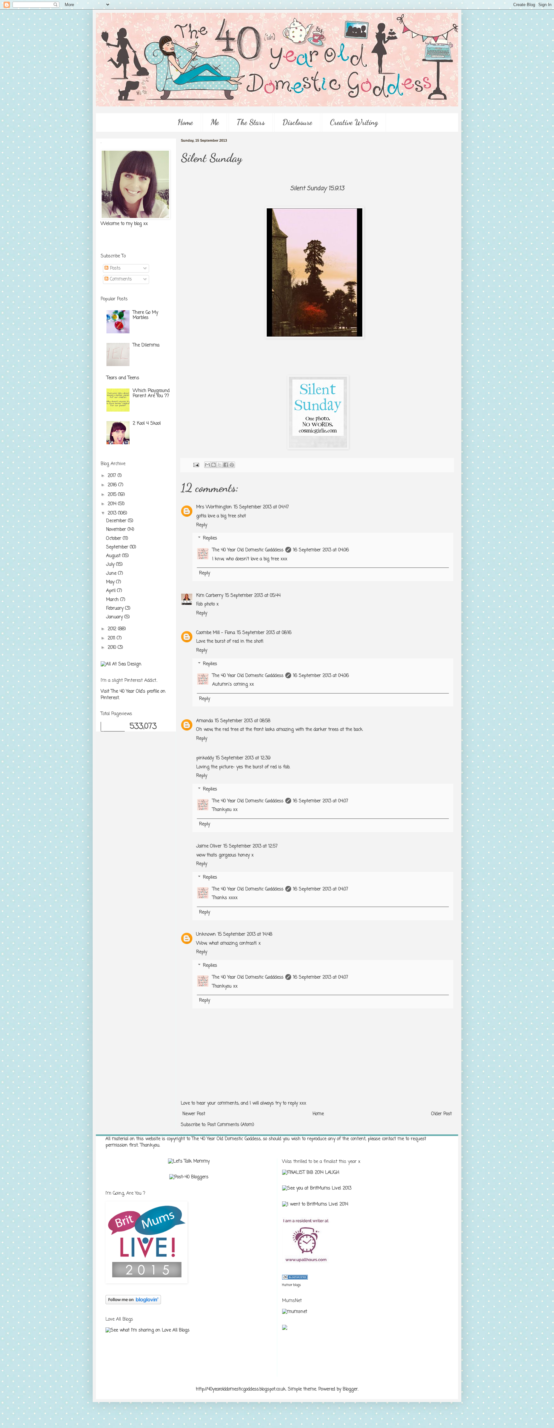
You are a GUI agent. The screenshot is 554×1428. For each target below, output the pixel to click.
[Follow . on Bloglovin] (133, 1303)
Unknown (206, 934)
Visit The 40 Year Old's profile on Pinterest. (133, 694)
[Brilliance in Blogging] (310, 1172)
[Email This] (207, 465)
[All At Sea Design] (121, 664)
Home (185, 122)
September (118, 547)
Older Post (441, 1114)
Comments (120, 279)
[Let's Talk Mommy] (189, 1161)
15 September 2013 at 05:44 (253, 595)
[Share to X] (219, 465)
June (112, 573)
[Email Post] (195, 465)
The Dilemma (146, 345)
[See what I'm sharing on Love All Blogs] (147, 1330)
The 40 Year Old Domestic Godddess (247, 550)
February (115, 608)
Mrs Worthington (214, 507)
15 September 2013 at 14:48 (245, 934)
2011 (112, 638)
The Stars (251, 122)
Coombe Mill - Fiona (215, 633)
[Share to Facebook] (225, 465)
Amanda (204, 721)
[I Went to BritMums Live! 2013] (316, 1188)
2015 (113, 494)
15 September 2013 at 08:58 (242, 721)
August (114, 556)
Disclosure (297, 122)
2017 (113, 475)
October (114, 538)
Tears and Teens (122, 378)
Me (215, 122)
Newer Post (193, 1114)
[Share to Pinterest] (232, 465)
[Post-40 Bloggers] (188, 1177)
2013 (113, 513)
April (111, 591)
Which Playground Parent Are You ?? (151, 394)
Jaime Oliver (209, 846)
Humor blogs (291, 1285)
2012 (113, 629)
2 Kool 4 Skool (147, 423)
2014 (113, 504)
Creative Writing (354, 122)
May (111, 582)
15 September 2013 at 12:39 (243, 758)
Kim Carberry (209, 595)
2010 (113, 647)
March (113, 600)
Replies (210, 538)
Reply (201, 525)
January (115, 617)
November (117, 529)
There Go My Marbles (145, 315)
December (117, 521)
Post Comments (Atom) (230, 1125)
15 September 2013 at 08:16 (264, 633)
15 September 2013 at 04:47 (261, 507)
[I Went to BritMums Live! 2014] (315, 1204)
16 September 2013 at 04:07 (320, 801)
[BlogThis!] (213, 465)
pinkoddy (205, 758)
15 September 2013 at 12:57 (250, 846)
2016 (113, 485)
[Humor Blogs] (295, 1278)
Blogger (350, 1389)
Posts (114, 268)
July (111, 564)
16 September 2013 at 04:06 (321, 550)
